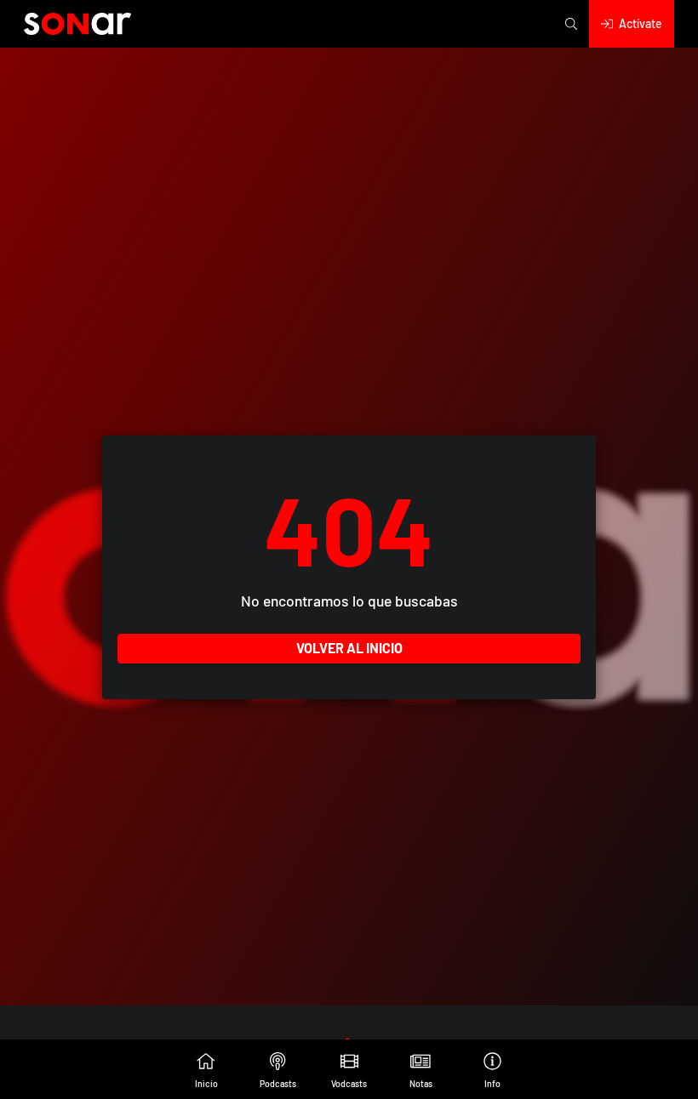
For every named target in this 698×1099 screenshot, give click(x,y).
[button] (571, 24)
